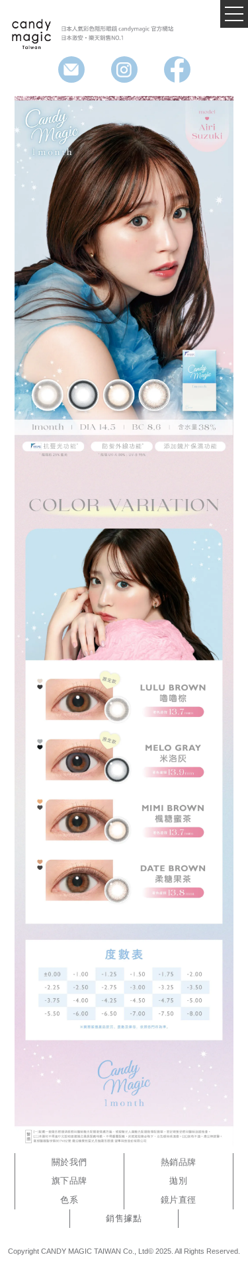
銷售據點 (124, 1218)
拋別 (178, 1181)
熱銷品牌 (178, 1162)
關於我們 (69, 1162)
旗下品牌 (69, 1181)
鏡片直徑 (178, 1200)
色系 (69, 1200)
